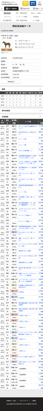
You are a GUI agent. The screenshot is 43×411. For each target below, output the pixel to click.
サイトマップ (24, 401)
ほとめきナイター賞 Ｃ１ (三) (27, 233)
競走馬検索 (7, 13)
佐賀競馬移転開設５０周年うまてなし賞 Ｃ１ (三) (28, 227)
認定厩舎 (36, 17)
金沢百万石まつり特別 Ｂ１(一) (28, 133)
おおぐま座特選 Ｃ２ (25, 151)
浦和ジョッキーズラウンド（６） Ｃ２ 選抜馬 (27, 274)
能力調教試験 (7, 20)
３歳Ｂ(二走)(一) (24, 315)
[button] (1, 8)
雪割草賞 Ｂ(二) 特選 (25, 262)
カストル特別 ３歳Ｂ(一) (27, 357)
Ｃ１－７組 (22, 192)
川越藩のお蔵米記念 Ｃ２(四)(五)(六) (27, 286)
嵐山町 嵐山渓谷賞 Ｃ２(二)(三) (28, 269)
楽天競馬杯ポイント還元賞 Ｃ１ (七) (28, 168)
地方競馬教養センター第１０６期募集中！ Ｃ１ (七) (28, 204)
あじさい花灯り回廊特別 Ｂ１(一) (28, 127)
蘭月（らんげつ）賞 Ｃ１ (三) (27, 239)
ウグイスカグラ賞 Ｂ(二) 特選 (28, 257)
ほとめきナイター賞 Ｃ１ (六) (27, 180)
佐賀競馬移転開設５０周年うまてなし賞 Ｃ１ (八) (28, 157)
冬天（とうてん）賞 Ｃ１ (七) (27, 174)
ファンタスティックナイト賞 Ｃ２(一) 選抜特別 (27, 280)
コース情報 (35, 20)
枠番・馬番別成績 (21, 20)
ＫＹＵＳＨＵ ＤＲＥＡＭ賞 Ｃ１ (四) (28, 245)
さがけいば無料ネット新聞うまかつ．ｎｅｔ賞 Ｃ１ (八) (28, 163)
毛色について (4, 52)
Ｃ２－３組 (22, 139)
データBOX (12, 8)
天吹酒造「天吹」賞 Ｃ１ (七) (27, 198)
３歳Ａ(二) (22, 327)
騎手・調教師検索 (21, 13)
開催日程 (26, 8)
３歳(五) (21, 292)
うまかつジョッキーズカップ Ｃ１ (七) (27, 210)
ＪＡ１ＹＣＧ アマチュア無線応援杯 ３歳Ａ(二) (28, 333)
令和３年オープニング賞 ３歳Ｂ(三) (28, 363)
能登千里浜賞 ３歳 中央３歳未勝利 (28, 310)
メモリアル (7, 17)
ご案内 (34, 401)
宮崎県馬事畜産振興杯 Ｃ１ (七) (28, 186)
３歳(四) (21, 298)
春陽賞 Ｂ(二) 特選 (25, 251)
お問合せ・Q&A (11, 401)
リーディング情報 (21, 17)
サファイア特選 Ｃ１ (25, 215)
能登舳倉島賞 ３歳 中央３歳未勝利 (28, 304)
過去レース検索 (36, 13)
